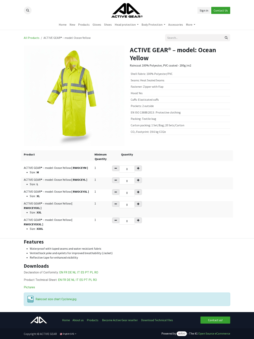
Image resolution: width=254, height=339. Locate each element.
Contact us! (215, 320)
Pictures (29, 287)
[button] (28, 10)
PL (92, 272)
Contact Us (221, 10)
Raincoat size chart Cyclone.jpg (56, 299)
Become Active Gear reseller (120, 320)
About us (78, 320)
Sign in (204, 10)
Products (92, 320)
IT (78, 272)
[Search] (226, 37)
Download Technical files (157, 320)
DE (70, 272)
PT (87, 272)
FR (66, 272)
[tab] (127, 242)
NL (75, 272)
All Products (31, 38)
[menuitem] (62, 24)
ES (82, 272)
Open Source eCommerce (214, 333)
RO (96, 272)
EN (61, 272)
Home (66, 320)
